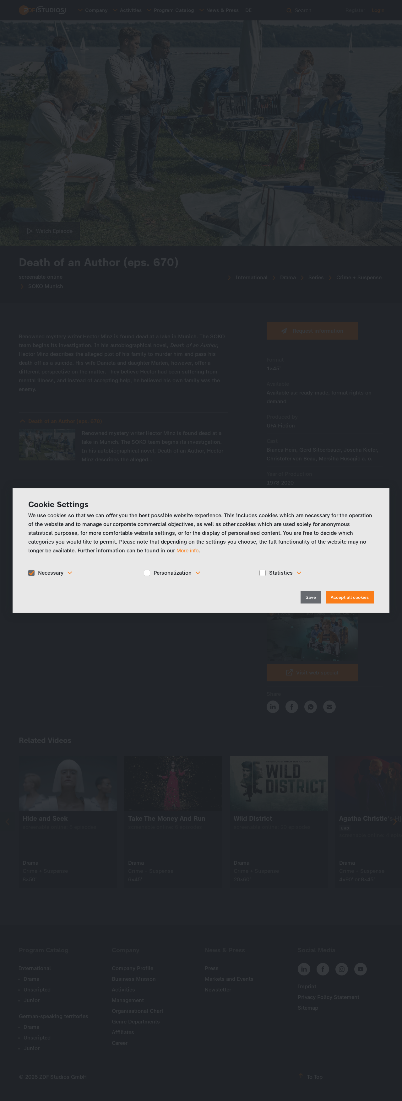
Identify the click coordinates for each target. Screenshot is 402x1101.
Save (311, 597)
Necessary (50, 573)
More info (187, 551)
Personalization (173, 573)
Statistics (281, 573)
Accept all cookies (350, 597)
